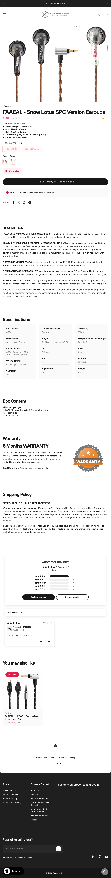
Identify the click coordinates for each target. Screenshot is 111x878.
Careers (34, 820)
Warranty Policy (10, 798)
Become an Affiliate (39, 798)
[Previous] (4, 3)
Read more (8, 468)
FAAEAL (7, 106)
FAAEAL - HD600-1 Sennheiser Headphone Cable (21, 717)
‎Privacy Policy (9, 790)
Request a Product (39, 815)
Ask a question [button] (72, 597)
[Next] (107, 3)
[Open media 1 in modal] (77, 27)
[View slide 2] (54, 763)
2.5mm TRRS (11, 149)
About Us (34, 790)
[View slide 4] (60, 763)
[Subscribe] (58, 848)
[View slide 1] (50, 763)
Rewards (34, 794)
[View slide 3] (57, 763)
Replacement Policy (12, 802)
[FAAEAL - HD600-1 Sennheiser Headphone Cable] (23, 689)
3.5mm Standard (32, 149)
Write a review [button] (38, 597)
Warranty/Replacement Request (40, 803)
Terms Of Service (10, 794)
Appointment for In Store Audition (39, 810)
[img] (13, 623)
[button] (40, 576)
